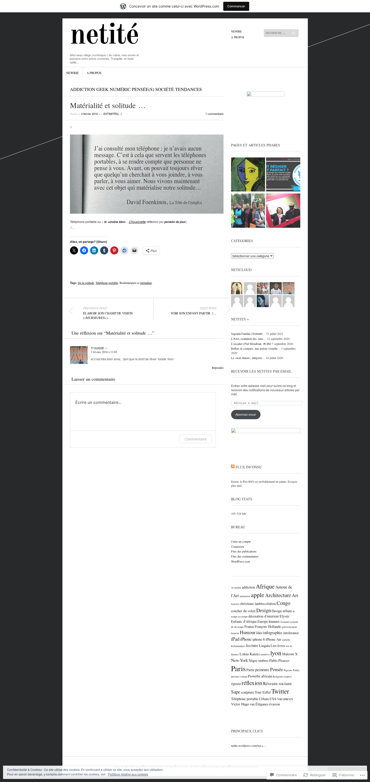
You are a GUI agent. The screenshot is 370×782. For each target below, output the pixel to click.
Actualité (236, 587)
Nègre (253, 660)
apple (257, 595)
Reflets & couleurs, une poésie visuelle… (255, 348)
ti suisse (97, 348)
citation (270, 603)
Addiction (82, 89)
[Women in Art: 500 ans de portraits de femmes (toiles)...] (248, 174)
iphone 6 (258, 639)
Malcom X (290, 653)
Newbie (236, 31)
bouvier (235, 604)
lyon (275, 652)
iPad (235, 639)
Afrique (265, 586)
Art (295, 595)
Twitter (280, 691)
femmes (274, 621)
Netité (104, 35)
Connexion (237, 546)
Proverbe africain (260, 676)
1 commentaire (214, 114)
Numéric (120, 89)
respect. (288, 676)
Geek (102, 89)
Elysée (284, 616)
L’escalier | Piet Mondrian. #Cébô (251, 344)
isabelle (286, 639)
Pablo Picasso (279, 660)
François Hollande (268, 626)
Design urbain (282, 610)
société (164, 89)
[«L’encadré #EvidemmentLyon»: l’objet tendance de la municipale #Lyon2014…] (283, 211)
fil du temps (237, 627)
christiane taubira (252, 603)
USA (273, 698)
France (249, 626)
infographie (272, 632)
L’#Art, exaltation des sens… (248, 339)
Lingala (264, 645)
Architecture (278, 595)
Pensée (276, 669)
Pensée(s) (143, 89)
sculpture (247, 692)
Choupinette (137, 221)
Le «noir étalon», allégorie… (248, 358)
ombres (263, 660)
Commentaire (195, 439)
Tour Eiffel (263, 692)
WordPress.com (240, 561)
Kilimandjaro (238, 646)
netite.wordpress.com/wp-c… (248, 745)
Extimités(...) (112, 114)
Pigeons (288, 670)
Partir (250, 669)
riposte (236, 683)
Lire (274, 645)
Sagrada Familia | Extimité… (248, 334)
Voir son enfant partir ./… (193, 310)
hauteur (235, 633)
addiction (248, 587)
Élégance (261, 704)
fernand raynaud (289, 622)
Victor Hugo (240, 704)
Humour (247, 632)
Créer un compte (241, 541)
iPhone (246, 639)
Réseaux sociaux (277, 683)
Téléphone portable (107, 283)
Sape (235, 692)
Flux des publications (243, 551)
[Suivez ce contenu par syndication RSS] (233, 467)
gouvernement (289, 627)
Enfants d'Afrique (244, 621)
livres (281, 645)
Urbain (264, 698)
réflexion (252, 683)
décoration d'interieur (263, 616)
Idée (259, 632)
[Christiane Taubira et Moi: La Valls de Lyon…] (248, 211)
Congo (283, 602)
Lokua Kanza (249, 653)
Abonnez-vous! (245, 414)
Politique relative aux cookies (128, 774)
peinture (262, 669)
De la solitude (86, 283)
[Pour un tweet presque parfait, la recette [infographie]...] (283, 174)
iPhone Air (273, 639)
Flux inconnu (249, 467)
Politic (296, 670)
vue (252, 704)
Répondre (218, 368)
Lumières (264, 654)
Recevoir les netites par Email (261, 371)
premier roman (239, 676)
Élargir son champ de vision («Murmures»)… (108, 313)
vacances (285, 698)
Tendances (188, 89)
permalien (146, 283)
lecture (252, 645)
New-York (239, 660)
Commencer (236, 6)
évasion (274, 704)
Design (263, 610)
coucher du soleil (243, 610)
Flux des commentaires (244, 556)
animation (245, 596)
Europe (262, 621)
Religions (278, 676)
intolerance (291, 632)
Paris (238, 668)
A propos (237, 37)
